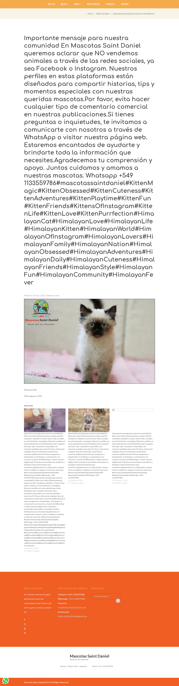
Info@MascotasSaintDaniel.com (72, 607)
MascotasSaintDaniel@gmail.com (72, 616)
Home (90, 13)
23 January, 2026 (37, 296)
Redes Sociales (102, 13)
